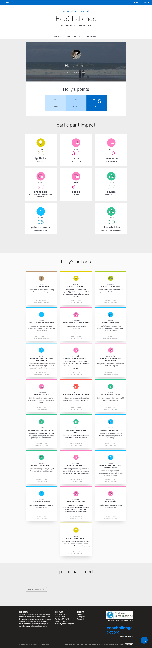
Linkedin (80, 614)
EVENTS (6, 2)
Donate (137, 2)
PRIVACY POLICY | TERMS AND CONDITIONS (84, 645)
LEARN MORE (125, 636)
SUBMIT (44, 608)
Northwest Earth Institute (76, 11)
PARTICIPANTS (73, 36)
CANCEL (31, 608)
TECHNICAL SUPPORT (113, 645)
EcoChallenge (76, 19)
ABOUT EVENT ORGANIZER (119, 620)
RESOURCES (91, 36)
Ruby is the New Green (75, 72)
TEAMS (56, 36)
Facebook (80, 619)
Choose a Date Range (36, 598)
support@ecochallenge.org (64, 624)
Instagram (81, 617)
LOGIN (147, 2)
